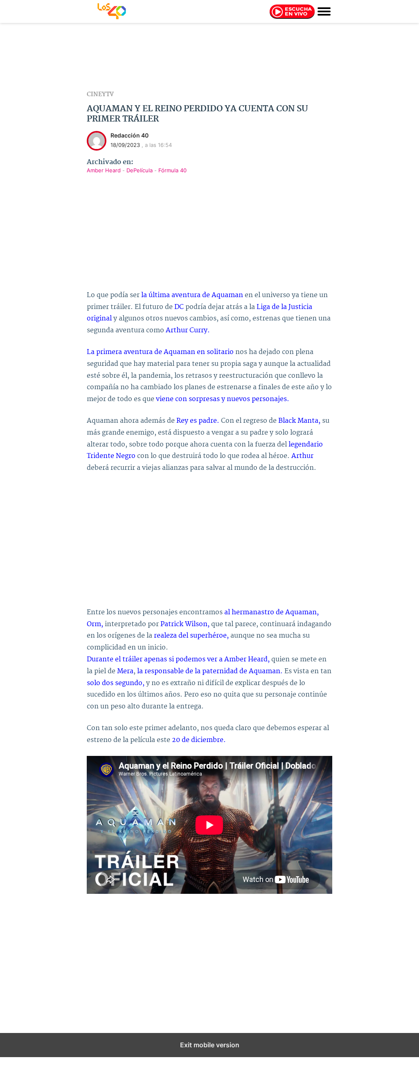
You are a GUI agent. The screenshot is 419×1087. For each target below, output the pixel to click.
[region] (209, 57)
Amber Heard (104, 170)
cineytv (100, 94)
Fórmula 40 (172, 170)
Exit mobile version (209, 1045)
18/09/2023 (125, 145)
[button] (324, 10)
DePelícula (140, 170)
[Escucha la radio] (292, 13)
